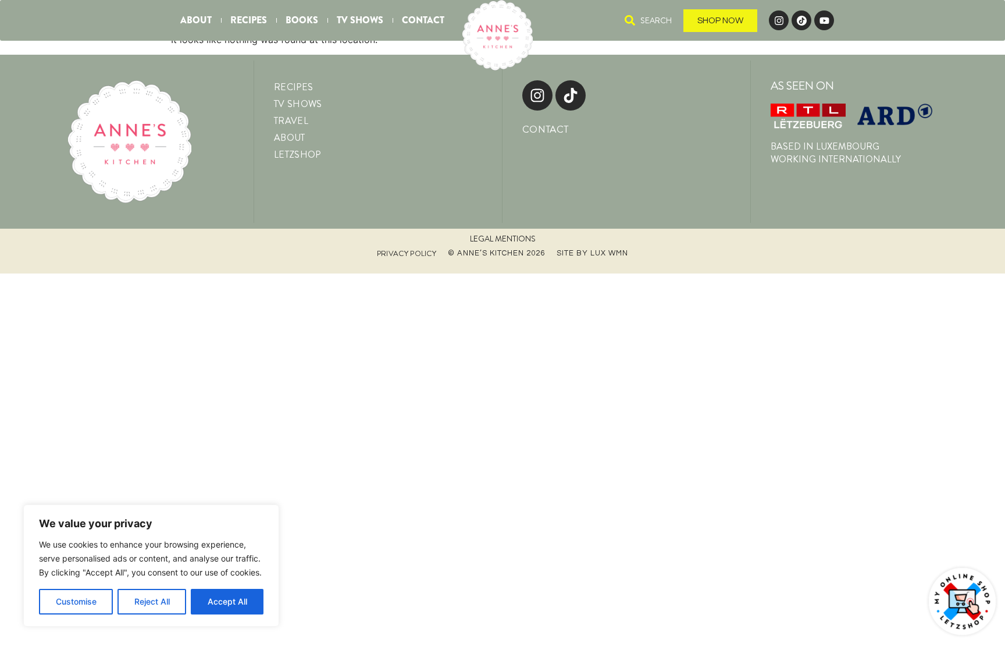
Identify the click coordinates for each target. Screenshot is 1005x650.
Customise (76, 601)
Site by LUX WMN (592, 253)
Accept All (227, 601)
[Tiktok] (570, 95)
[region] (151, 566)
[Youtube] (824, 20)
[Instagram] (779, 20)
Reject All (152, 601)
